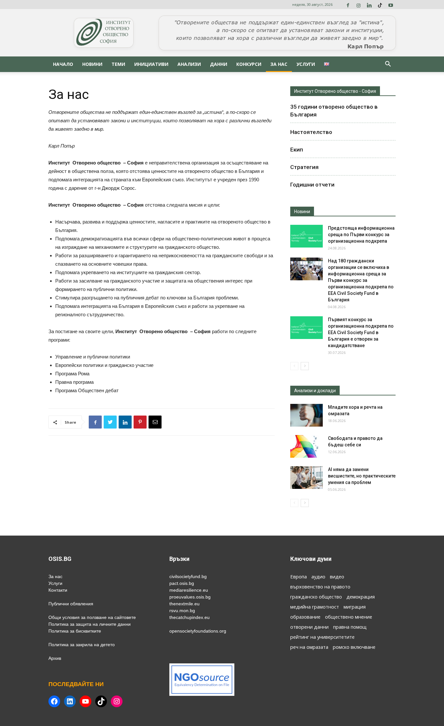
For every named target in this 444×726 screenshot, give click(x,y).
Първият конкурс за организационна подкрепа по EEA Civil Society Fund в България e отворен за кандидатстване (361, 332)
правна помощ (350, 626)
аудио (318, 576)
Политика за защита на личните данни (89, 624)
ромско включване (354, 647)
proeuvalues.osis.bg (190, 596)
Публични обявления (70, 603)
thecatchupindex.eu (189, 617)
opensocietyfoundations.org (197, 631)
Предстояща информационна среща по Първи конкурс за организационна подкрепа (361, 234)
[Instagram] (358, 4)
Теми (118, 64)
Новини (92, 64)
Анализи (189, 64)
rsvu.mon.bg (182, 610)
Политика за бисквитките (74, 631)
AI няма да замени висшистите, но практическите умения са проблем (362, 476)
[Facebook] (348, 4)
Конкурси (248, 64)
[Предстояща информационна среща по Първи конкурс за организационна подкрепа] (306, 236)
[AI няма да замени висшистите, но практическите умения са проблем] (306, 477)
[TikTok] (380, 4)
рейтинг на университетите (322, 637)
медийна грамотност (314, 606)
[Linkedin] (369, 4)
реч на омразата (309, 647)
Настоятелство (311, 132)
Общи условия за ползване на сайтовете (92, 617)
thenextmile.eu (184, 603)
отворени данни (309, 626)
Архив (54, 658)
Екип (296, 149)
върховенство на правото (320, 586)
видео (337, 576)
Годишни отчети (312, 184)
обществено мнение (348, 616)
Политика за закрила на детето (81, 644)
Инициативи (151, 64)
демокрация (360, 596)
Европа (298, 576)
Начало (63, 64)
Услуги (305, 64)
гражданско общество (316, 596)
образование (305, 616)
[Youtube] (391, 4)
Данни (218, 64)
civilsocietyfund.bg (188, 576)
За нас (278, 64)
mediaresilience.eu (188, 590)
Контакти (57, 590)
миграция (355, 606)
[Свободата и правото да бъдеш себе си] (306, 446)
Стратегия (304, 167)
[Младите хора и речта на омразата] (306, 415)
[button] (388, 65)
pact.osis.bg (181, 583)
